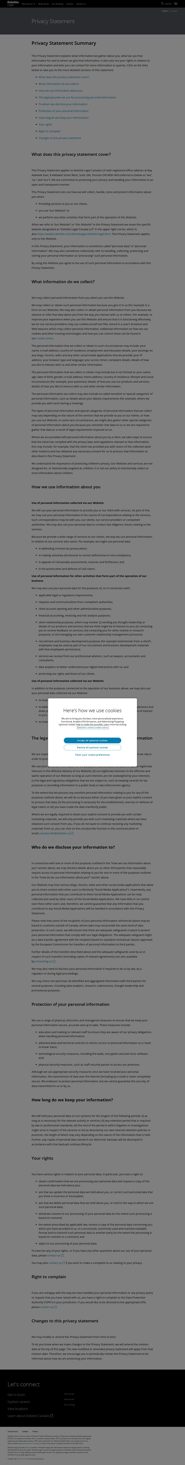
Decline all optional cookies (92, 747)
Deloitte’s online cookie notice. (92, 727)
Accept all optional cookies (92, 740)
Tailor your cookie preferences (92, 754)
